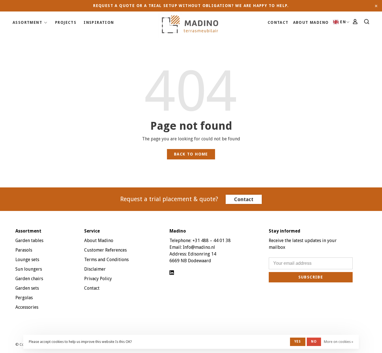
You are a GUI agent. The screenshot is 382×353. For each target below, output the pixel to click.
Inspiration (99, 22)
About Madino (311, 22)
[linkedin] (171, 273)
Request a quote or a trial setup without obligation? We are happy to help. (191, 5)
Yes (297, 341)
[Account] (356, 22)
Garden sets (27, 288)
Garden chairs (29, 278)
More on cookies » (338, 342)
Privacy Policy (98, 278)
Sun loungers (28, 269)
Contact (278, 22)
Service (92, 231)
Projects (65, 22)
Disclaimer (95, 269)
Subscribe (310, 277)
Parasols (23, 250)
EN (343, 22)
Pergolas (24, 297)
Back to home (191, 154)
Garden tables (29, 240)
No (314, 341)
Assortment (27, 22)
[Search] (367, 22)
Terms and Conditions (106, 259)
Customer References (105, 250)
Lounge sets (27, 259)
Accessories (26, 307)
